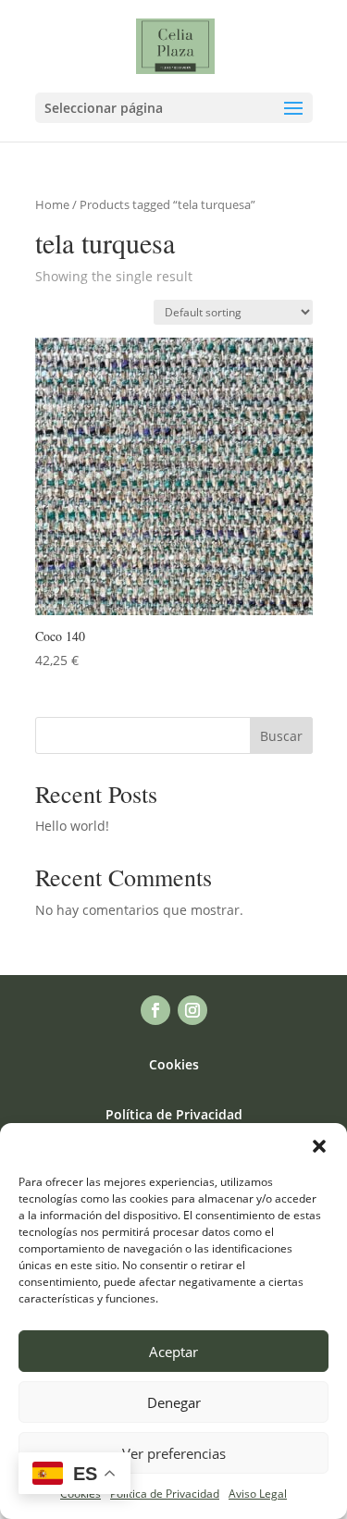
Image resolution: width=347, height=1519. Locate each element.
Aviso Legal (258, 1493)
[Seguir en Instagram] (192, 1010)
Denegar (174, 1402)
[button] (319, 1146)
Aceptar (173, 1351)
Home (52, 204)
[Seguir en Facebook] (155, 1010)
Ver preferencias (174, 1453)
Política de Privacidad (164, 1493)
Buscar (281, 736)
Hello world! (72, 825)
